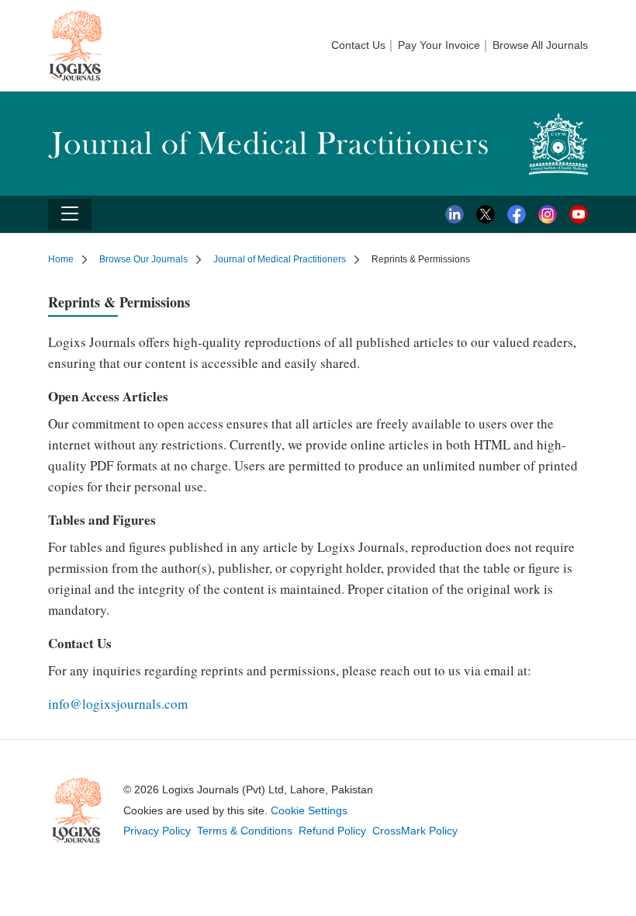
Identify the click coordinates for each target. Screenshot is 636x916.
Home (61, 259)
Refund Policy (332, 830)
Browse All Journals (540, 45)
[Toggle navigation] (70, 214)
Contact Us (358, 45)
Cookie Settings (309, 810)
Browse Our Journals (143, 259)
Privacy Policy (157, 830)
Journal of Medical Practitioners (279, 259)
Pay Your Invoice (439, 45)
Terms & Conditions (244, 830)
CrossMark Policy (415, 830)
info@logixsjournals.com (118, 704)
